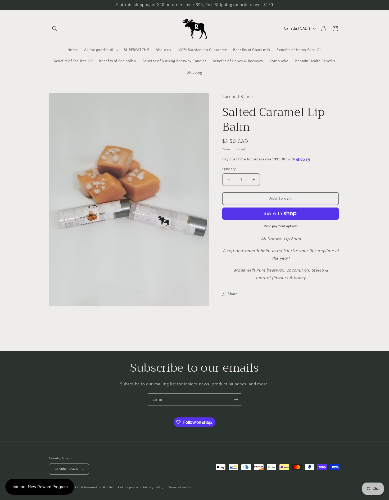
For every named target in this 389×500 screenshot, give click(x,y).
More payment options (281, 226)
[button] (55, 28)
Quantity (229, 169)
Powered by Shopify (98, 487)
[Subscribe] (236, 399)
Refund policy (128, 487)
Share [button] (233, 294)
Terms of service (180, 487)
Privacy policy (153, 487)
